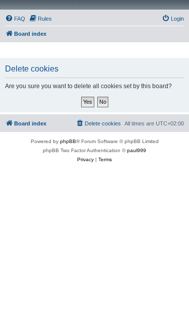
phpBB (68, 141)
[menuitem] (15, 19)
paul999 (136, 150)
